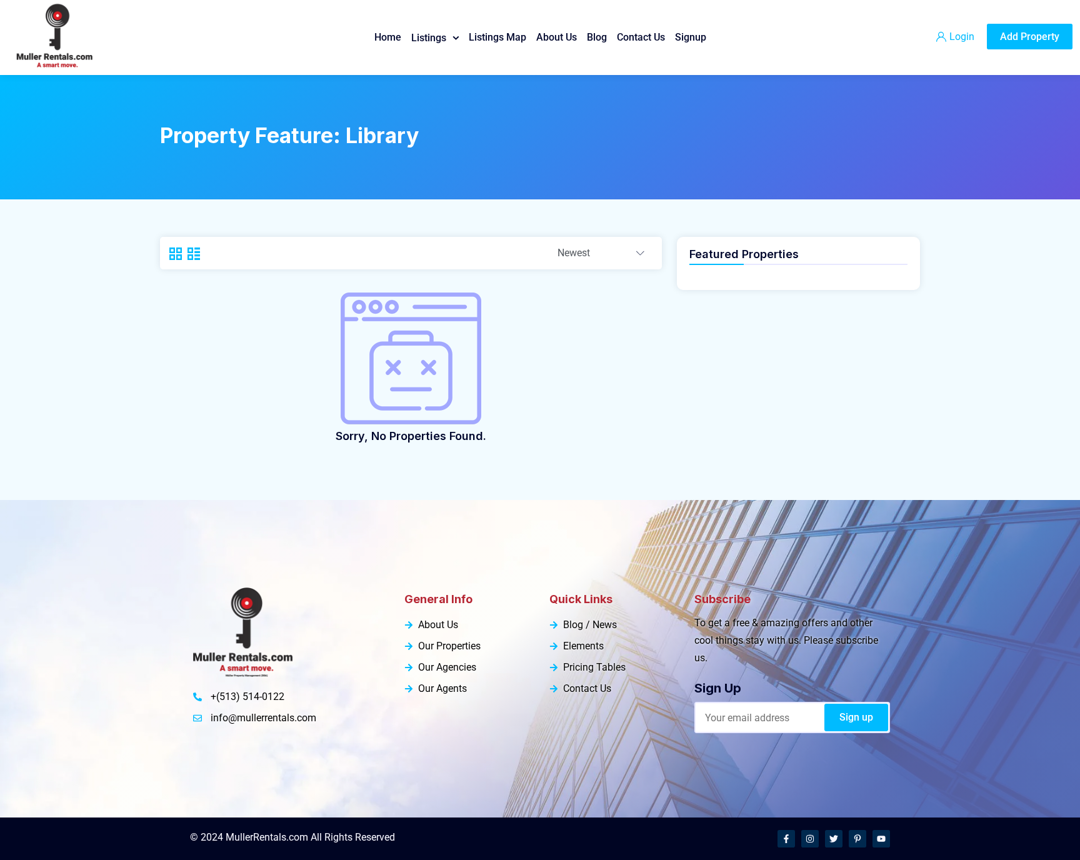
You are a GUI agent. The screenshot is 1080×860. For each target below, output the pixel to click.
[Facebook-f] (786, 839)
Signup (690, 37)
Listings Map (497, 37)
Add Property (1029, 36)
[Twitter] (833, 839)
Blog (597, 37)
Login (961, 36)
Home (387, 37)
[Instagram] (810, 839)
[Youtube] (881, 839)
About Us (556, 37)
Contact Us (641, 37)
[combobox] (600, 253)
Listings (428, 38)
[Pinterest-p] (857, 839)
